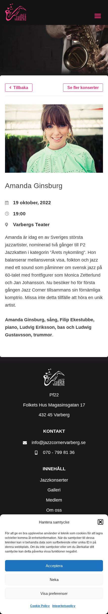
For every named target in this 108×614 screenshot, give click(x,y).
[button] (100, 521)
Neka (54, 579)
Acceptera (54, 566)
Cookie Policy (40, 606)
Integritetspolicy (63, 606)
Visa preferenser (54, 593)
